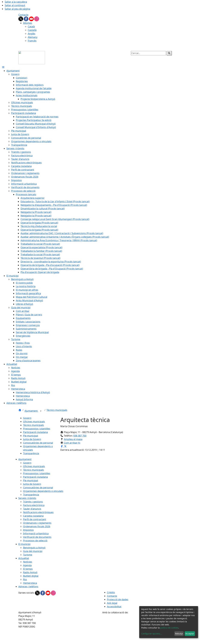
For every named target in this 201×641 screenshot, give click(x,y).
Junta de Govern (32, 439)
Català (31, 26)
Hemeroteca (30, 583)
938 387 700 (79, 435)
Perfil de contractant (34, 519)
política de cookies (169, 627)
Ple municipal (30, 435)
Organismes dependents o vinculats (43, 491)
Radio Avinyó (30, 572)
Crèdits (111, 592)
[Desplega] (40, 411)
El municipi (24, 544)
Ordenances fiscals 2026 (36, 526)
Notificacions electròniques (38, 512)
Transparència (31, 453)
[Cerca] (169, 53)
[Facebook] (26, 18)
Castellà (32, 30)
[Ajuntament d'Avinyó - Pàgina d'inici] (31, 57)
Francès (32, 40)
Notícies (27, 561)
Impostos (28, 530)
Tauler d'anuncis (32, 508)
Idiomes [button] (27, 23)
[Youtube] (31, 18)
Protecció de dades (117, 599)
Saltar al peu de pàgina (17, 8)
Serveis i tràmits (27, 498)
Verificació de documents (37, 537)
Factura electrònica (33, 505)
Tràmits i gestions (33, 501)
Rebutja (179, 633)
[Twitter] (21, 18)
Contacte (23, 14)
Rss (25, 579)
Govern (27, 418)
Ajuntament (31, 410)
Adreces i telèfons (28, 586)
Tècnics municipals (56, 410)
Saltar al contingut (15, 5)
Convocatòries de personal (38, 442)
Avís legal (112, 603)
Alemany (32, 37)
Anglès (31, 33)
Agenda (27, 565)
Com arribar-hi (72, 442)
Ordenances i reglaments (37, 522)
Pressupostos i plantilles (36, 428)
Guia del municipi (32, 551)
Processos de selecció (35, 540)
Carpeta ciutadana (33, 515)
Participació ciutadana (35, 432)
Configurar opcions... (151, 633)
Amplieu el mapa (73, 439)
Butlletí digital (30, 576)
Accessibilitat (114, 606)
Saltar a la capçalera (16, 1)
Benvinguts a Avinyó (34, 547)
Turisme (27, 554)
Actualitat (23, 558)
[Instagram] (36, 18)
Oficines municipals (34, 421)
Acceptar (189, 633)
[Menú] (3, 67)
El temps (28, 568)
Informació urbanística (36, 533)
